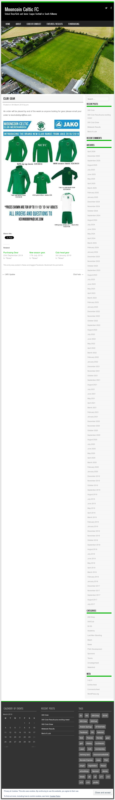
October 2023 (93, 266)
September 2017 (94, 595)
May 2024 (91, 233)
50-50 (90, 626)
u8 (89, 776)
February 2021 (93, 412)
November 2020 (94, 425)
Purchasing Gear (10, 252)
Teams (90, 658)
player (82, 765)
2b (81, 715)
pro (27, 104)
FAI (92, 732)
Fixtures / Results (55, 24)
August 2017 (92, 599)
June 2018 (92, 558)
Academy (91, 630)
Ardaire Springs (86, 726)
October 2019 (93, 485)
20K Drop (91, 617)
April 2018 (91, 567)
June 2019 (92, 503)
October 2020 (93, 430)
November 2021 (94, 371)
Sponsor (95, 771)
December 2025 (94, 156)
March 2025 (92, 188)
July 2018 (91, 554)
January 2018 (93, 581)
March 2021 (92, 407)
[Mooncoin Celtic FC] (57, 48)
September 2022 (94, 325)
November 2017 (94, 590)
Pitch (106, 760)
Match (90, 640)
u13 (81, 782)
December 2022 (94, 311)
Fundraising (73, 24)
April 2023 (91, 293)
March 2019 (92, 517)
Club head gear (62, 252)
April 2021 (91, 403)
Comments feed (94, 689)
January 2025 (93, 197)
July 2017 (91, 604)
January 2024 (93, 252)
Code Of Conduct (34, 24)
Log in (90, 680)
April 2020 (91, 457)
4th (87, 715)
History (89, 743)
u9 (95, 776)
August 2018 (92, 549)
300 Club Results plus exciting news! (56, 719)
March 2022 (92, 352)
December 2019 (94, 476)
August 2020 (92, 439)
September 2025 (94, 160)
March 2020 (92, 462)
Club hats (78, 274)
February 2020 (93, 467)
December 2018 (94, 531)
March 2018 (92, 572)
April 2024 (91, 238)
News (24, 265)
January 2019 (93, 526)
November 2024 (94, 206)
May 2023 (91, 288)
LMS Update (9, 274)
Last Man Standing (95, 635)
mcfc (89, 749)
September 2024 (94, 215)
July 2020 (91, 444)
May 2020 (91, 453)
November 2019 (94, 480)
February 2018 (93, 576)
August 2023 (92, 275)
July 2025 (91, 169)
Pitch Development (95, 649)
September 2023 (94, 270)
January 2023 (93, 307)
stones (105, 771)
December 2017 (94, 586)
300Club (91, 621)
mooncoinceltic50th (101, 754)
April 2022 (91, 348)
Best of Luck (92, 131)
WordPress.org (93, 694)
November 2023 (94, 261)
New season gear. (37, 252)
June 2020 (92, 448)
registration (92, 765)
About (18, 24)
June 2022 (92, 339)
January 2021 (93, 416)
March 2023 (92, 298)
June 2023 (92, 284)
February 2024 (93, 247)
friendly (99, 738)
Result (103, 765)
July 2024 (91, 224)
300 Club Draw (93, 122)
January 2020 (93, 471)
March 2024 (92, 243)
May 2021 (91, 398)
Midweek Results (94, 127)
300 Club (91, 110)
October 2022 (93, 320)
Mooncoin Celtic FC (22, 9)
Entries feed (92, 684)
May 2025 (91, 179)
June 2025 (92, 174)
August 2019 (92, 494)
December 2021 (94, 366)
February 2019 (93, 522)
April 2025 (91, 183)
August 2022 (92, 330)
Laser (82, 749)
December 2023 (94, 256)
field (81, 738)
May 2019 (91, 508)
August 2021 (92, 384)
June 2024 (92, 229)
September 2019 (94, 490)
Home (8, 24)
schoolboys (84, 771)
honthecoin (100, 743)
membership (100, 749)
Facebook (40, 265)
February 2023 (93, 302)
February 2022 (93, 357)
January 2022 (93, 361)
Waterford (91, 667)
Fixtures (90, 738)
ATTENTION (100, 726)
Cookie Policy (55, 796)
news (98, 760)
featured (100, 732)
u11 (101, 776)
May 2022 (91, 343)
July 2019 (91, 499)
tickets (82, 776)
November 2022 (94, 316)
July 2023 (91, 279)
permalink (59, 265)
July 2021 (91, 389)
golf (81, 743)
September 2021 (94, 380)
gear (108, 738)
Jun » (34, 746)
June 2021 (92, 393)
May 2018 (91, 563)
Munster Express (86, 760)
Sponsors (91, 653)
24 (34, 737)
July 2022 (91, 334)
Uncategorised (93, 662)
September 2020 (94, 435)
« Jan (6, 746)
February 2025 (93, 192)
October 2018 (93, 540)
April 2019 (91, 512)
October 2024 (93, 211)
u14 (88, 782)
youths (95, 782)
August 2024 (92, 220)
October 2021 (93, 375)
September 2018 (94, 544)
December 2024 (94, 201)
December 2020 (94, 421)
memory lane (85, 754)
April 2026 (91, 151)
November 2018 (94, 535)
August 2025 (92, 165)
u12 (108, 776)
